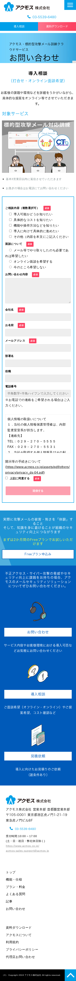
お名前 (9, 325)
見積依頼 (40, 756)
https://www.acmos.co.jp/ (22, 845)
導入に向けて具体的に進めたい (36, 231)
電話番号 (11, 386)
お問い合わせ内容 (16, 274)
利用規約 (12, 942)
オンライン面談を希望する (33, 261)
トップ (11, 872)
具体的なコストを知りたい (33, 219)
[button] (70, 5)
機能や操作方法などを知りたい (36, 225)
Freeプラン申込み (38, 554)
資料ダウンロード (57, 26)
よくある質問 (15, 894)
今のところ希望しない (30, 267)
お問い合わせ (38, 632)
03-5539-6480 (44, 17)
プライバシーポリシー (22, 949)
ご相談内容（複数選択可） (22, 207)
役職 (8, 371)
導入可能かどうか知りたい (33, 214)
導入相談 (22, 26)
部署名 (9, 355)
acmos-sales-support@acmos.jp (27, 850)
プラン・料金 (15, 886)
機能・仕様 (14, 879)
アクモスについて (19, 935)
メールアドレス (15, 340)
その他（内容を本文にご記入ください (41, 236)
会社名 (9, 309)
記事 (9, 901)
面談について (13, 243)
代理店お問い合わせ (20, 957)
